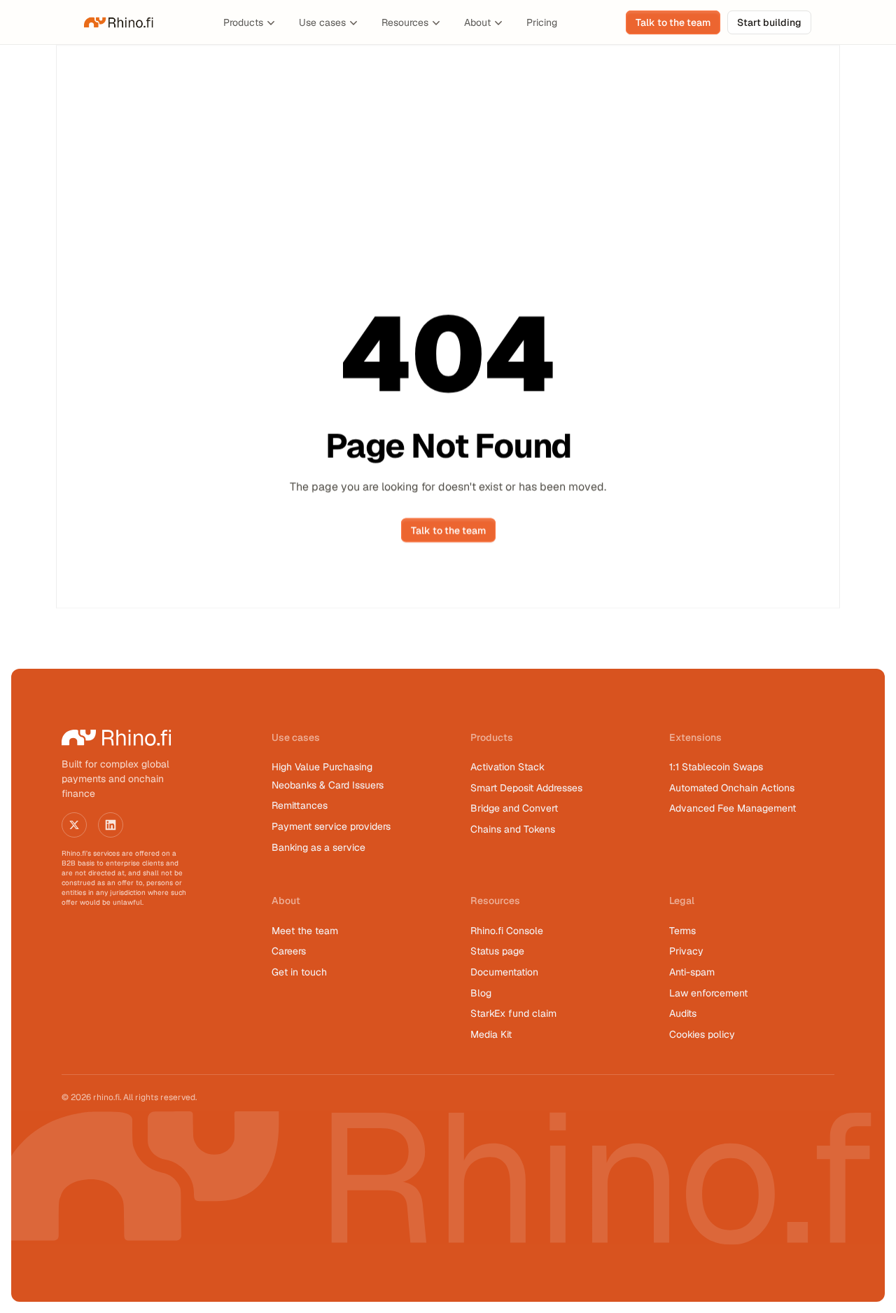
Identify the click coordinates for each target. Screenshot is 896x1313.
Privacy (686, 951)
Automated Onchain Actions (731, 787)
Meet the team (305, 930)
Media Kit (491, 1034)
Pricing (541, 22)
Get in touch (299, 972)
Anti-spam (692, 972)
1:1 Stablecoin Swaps (716, 766)
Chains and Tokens (514, 829)
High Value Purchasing (322, 766)
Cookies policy (702, 1034)
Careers (289, 951)
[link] (119, 22)
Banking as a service (318, 847)
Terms (682, 930)
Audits (682, 1013)
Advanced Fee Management (732, 808)
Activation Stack (507, 766)
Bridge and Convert (514, 808)
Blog (480, 993)
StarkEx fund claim (513, 1013)
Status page (497, 951)
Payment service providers (331, 826)
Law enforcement (708, 993)
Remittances (300, 805)
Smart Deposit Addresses (526, 787)
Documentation (504, 972)
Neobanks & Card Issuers (328, 785)
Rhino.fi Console (506, 930)
